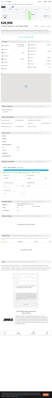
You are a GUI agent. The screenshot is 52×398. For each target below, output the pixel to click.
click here (20, 396)
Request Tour (33, 333)
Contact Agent (18, 333)
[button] (26, 13)
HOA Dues (6, 190)
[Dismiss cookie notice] (49, 394)
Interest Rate (29, 182)
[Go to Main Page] (8, 1)
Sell (6, 4)
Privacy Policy (29, 298)
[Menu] (2, 1)
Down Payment (30, 175)
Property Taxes (7, 182)
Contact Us (26, 304)
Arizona (39, 1)
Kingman (9, 4)
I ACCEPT (46, 394)
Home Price (6, 175)
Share (47, 333)
